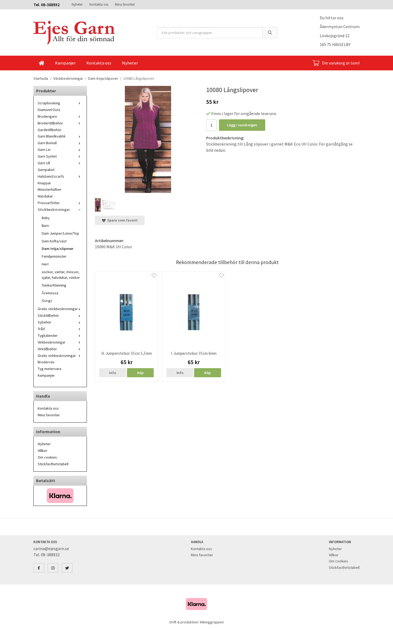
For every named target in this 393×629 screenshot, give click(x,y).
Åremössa (50, 293)
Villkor (42, 450)
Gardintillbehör (49, 129)
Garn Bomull (47, 142)
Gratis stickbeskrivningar (58, 308)
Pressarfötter (49, 202)
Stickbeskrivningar (54, 209)
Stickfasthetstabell (53, 464)
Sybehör (44, 322)
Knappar (44, 183)
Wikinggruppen (212, 622)
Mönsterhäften (49, 189)
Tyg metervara (49, 368)
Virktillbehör (47, 348)
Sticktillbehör (48, 315)
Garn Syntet (47, 156)
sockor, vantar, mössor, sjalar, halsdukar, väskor (61, 274)
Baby (46, 217)
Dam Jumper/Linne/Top (60, 233)
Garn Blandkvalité (52, 136)
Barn (45, 225)
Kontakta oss (98, 4)
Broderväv (46, 362)
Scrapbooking (49, 103)
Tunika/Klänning (54, 285)
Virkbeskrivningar (52, 342)
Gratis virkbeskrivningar (57, 355)
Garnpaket (46, 169)
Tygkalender (48, 335)
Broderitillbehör (50, 123)
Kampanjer (65, 63)
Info (112, 372)
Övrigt (47, 300)
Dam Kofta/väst (54, 241)
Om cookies (47, 457)
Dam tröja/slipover (57, 248)
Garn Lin (44, 149)
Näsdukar (45, 196)
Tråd (41, 328)
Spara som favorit (122, 220)
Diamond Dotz (49, 109)
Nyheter (77, 4)
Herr (45, 264)
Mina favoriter (125, 4)
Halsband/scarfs (51, 176)
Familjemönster (54, 256)
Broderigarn (47, 116)
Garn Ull (44, 163)
